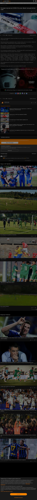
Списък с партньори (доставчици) (6, 491)
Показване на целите (18, 497)
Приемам (18, 494)
